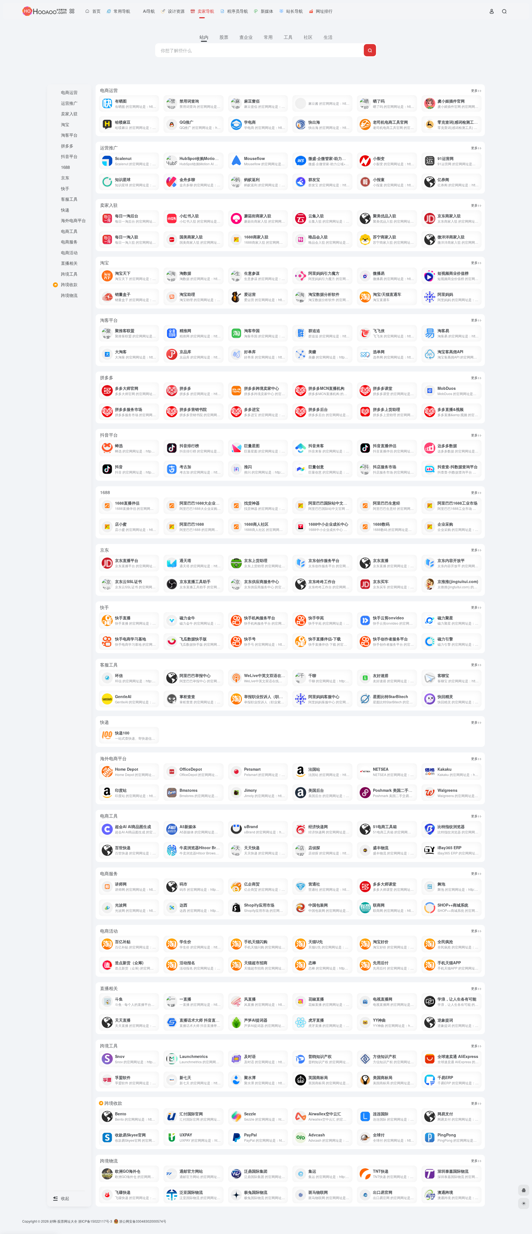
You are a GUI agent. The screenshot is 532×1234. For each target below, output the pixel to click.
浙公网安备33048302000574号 (142, 1221)
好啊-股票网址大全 (63, 1221)
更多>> (476, 90)
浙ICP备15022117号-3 (95, 1221)
